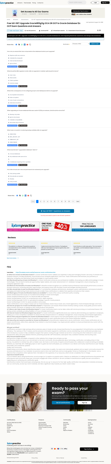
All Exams (19, 3)
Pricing (34, 3)
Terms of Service (60, 458)
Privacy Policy (35, 458)
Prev (33, 201)
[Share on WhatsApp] (22, 44)
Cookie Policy (84, 458)
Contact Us (40, 3)
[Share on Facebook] (16, 44)
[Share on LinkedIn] (24, 44)
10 (69, 201)
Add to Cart (94, 44)
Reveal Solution (12, 66)
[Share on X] (19, 44)
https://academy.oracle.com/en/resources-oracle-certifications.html (35, 272)
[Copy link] (30, 44)
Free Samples (27, 3)
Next (78, 201)
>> (73, 201)
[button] (99, 30)
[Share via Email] (27, 44)
